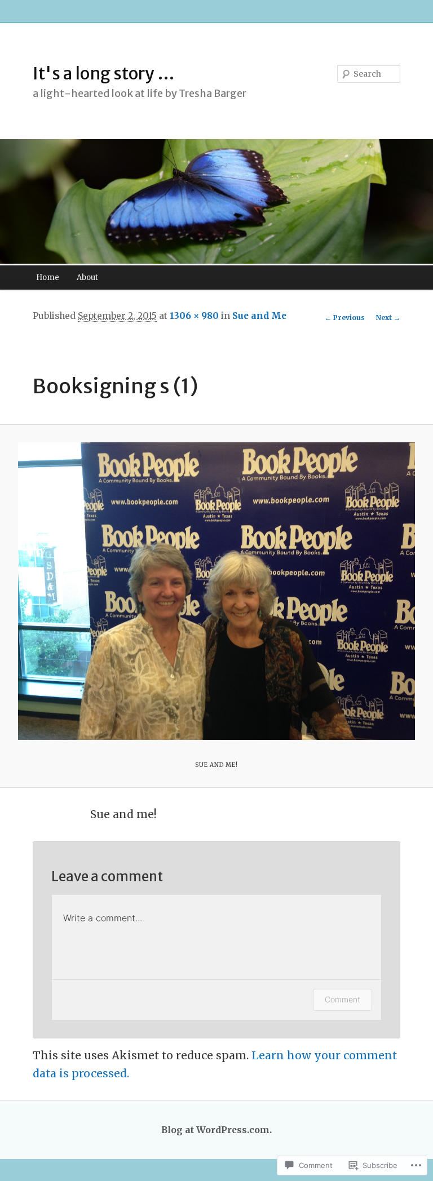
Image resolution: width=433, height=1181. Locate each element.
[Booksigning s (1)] (216, 591)
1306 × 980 (194, 315)
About (87, 277)
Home (47, 277)
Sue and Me (259, 315)
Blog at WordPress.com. (216, 1130)
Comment (342, 999)
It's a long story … (104, 73)
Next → (388, 317)
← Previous (345, 317)
